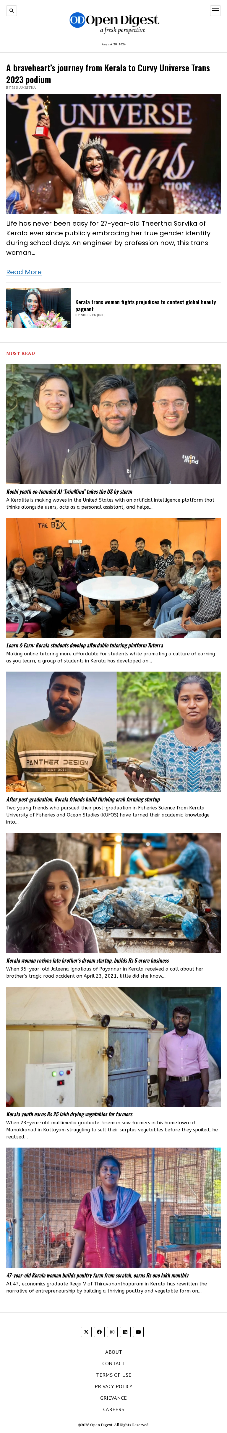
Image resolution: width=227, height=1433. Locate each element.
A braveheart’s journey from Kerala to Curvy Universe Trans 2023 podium (108, 73)
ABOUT (113, 1351)
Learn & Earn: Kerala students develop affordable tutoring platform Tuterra (84, 645)
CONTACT (113, 1363)
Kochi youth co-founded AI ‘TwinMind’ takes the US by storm (69, 491)
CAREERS (113, 1409)
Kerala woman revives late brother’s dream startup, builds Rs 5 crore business (87, 960)
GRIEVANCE (113, 1397)
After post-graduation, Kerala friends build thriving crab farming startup (83, 799)
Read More (24, 272)
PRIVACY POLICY (113, 1386)
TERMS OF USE (113, 1374)
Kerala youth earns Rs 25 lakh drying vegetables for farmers (69, 1114)
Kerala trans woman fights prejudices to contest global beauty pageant (145, 305)
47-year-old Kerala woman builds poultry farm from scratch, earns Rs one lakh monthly (97, 1275)
